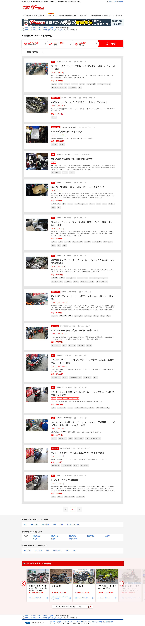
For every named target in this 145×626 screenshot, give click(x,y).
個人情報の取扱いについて (70, 622)
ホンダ (53, 72)
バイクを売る (51, 15)
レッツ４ (60, 483)
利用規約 (59, 622)
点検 (61, 524)
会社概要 (52, 622)
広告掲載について (84, 622)
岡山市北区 (36, 536)
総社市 (53, 539)
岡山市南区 (90, 536)
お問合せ (120, 1)
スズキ (53, 162)
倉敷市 (107, 536)
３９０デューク (62, 334)
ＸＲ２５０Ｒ (61, 266)
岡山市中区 (54, 536)
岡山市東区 (72, 536)
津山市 (60, 30)
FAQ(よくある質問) (96, 622)
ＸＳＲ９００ (61, 105)
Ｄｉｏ (60, 190)
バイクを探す (27, 15)
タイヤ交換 (45, 524)
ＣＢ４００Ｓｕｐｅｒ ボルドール (68, 398)
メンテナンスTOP (35, 28)
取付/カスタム (57, 550)
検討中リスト (108, 15)
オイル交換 (34, 524)
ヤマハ (53, 105)
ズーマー (60, 72)
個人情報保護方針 (108, 622)
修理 (25, 524)
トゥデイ (60, 456)
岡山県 (51, 28)
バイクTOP (25, 28)
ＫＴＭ (53, 302)
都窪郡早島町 (73, 539)
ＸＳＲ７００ (61, 135)
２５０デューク (62, 302)
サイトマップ (112, 1)
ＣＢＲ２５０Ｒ (62, 366)
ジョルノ (60, 228)
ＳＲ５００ (61, 429)
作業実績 (44, 28)
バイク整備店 (46, 30)
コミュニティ (83, 15)
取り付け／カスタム (73, 524)
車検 (54, 524)
